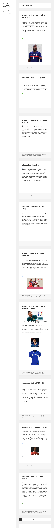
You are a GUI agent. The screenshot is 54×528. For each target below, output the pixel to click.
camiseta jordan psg (30, 25)
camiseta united (27, 172)
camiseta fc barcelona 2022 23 (37, 89)
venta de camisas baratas (26, 68)
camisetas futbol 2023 (41, 400)
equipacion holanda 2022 (27, 132)
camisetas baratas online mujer (32, 478)
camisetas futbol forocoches (39, 242)
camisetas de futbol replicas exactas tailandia (33, 307)
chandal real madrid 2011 (32, 165)
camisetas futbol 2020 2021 (33, 383)
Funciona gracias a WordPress (27, 525)
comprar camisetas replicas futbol (36, 110)
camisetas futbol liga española (40, 295)
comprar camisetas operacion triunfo (34, 121)
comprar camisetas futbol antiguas (40, 195)
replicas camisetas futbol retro (41, 373)
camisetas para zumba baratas (27, 243)
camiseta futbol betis (38, 109)
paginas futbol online (37, 155)
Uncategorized (31, 67)
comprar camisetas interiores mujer (28, 155)
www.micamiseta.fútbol (34, 126)
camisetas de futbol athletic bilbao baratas (29, 416)
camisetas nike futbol (38, 67)
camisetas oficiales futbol (26, 512)
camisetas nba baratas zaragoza (40, 511)
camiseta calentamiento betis (34, 427)
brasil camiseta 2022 (39, 325)
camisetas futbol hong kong (33, 78)
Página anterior (20, 519)
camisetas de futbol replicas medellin (33, 16)
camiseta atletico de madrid (40, 267)
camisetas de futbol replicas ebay (33, 208)
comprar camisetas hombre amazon (33, 254)
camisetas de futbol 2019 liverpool (40, 415)
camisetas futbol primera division (33, 466)
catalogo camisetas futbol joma (37, 243)
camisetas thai (44, 67)
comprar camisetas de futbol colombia (37, 512)
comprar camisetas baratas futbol (40, 154)
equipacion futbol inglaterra (27, 389)
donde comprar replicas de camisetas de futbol (29, 196)
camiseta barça (34, 496)
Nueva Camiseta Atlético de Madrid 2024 (7, 5)
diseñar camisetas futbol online (31, 373)
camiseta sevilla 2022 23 (34, 322)
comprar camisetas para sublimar (27, 296)
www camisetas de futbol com (38, 296)
